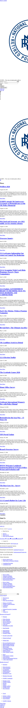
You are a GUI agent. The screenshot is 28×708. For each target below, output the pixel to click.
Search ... (2, 83)
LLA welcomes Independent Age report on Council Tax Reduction (12, 254)
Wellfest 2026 (5, 187)
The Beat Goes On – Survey (10, 486)
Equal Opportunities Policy (9, 578)
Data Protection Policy (8, 579)
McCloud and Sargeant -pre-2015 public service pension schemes (12, 222)
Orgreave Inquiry (6, 238)
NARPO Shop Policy (8, 577)
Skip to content (3, 0)
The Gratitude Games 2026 (10, 372)
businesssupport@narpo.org (6, 547)
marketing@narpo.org (19, 549)
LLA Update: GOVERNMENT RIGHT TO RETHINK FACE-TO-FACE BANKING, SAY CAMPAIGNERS (13, 292)
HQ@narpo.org (14, 543)
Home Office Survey (7, 387)
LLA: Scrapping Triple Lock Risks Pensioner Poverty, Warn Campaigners (13, 272)
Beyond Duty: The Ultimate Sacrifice (13, 328)
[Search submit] (1, 84)
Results (2, 86)
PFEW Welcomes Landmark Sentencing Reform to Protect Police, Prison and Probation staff (13, 467)
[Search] (18, 81)
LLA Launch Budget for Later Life (13, 500)
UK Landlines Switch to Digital (11, 343)
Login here (10, 528)
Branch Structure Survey (9, 449)
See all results (4, 87)
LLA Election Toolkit (8, 357)
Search (1, 81)
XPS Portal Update (7, 434)
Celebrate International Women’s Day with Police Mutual (12, 403)
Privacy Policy (6, 574)
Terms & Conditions (7, 576)
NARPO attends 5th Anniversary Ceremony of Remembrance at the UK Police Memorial (12, 203)
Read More (2, 198)
